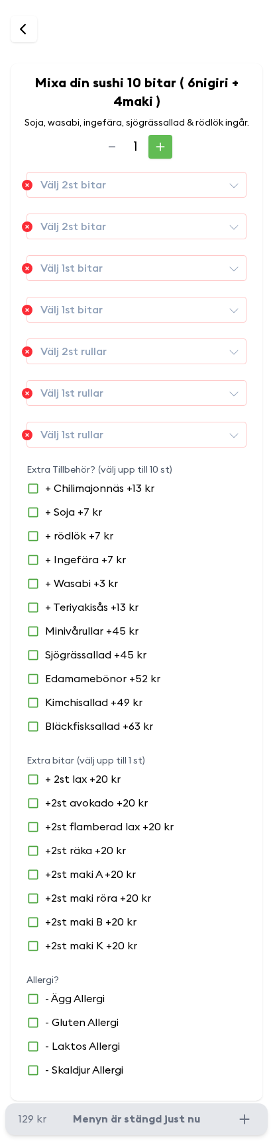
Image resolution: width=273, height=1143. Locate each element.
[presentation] (234, 185)
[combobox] (136, 185)
